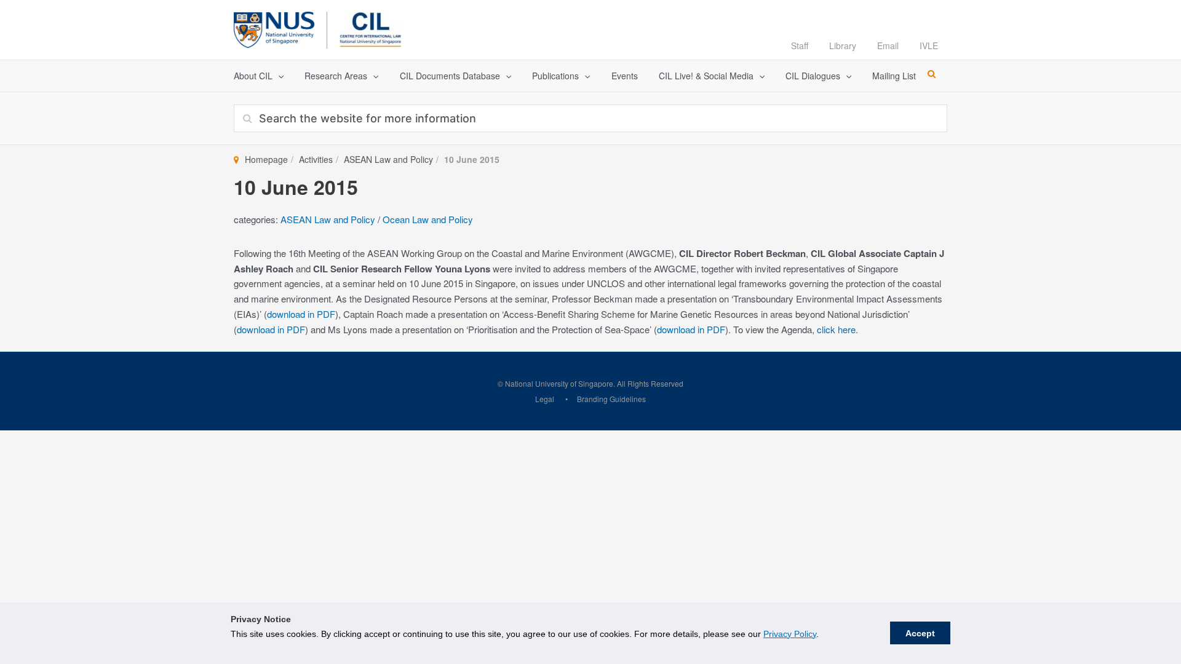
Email (888, 45)
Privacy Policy (789, 634)
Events (624, 75)
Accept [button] (920, 633)
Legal (544, 398)
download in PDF (301, 313)
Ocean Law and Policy (428, 219)
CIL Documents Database (450, 75)
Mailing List (894, 75)
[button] (278, 75)
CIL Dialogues (812, 75)
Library (842, 45)
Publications (555, 75)
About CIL (253, 75)
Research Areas (335, 75)
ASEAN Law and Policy (388, 159)
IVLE (929, 45)
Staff (799, 45)
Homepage (266, 159)
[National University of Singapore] (274, 28)
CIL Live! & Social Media (706, 75)
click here (836, 329)
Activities (316, 159)
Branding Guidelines (611, 398)
